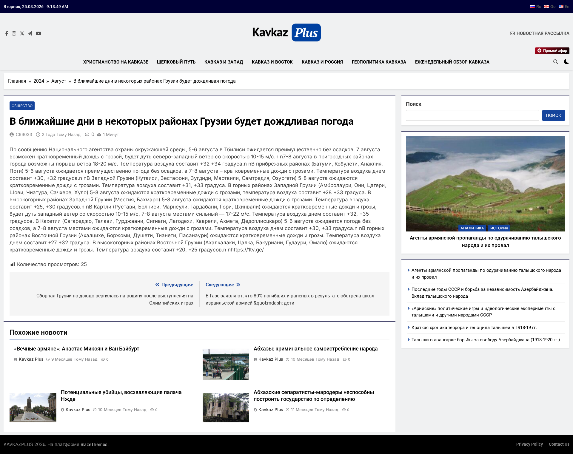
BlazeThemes (94, 444)
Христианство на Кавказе (115, 62)
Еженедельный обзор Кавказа (452, 62)
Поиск (413, 104)
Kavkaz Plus (31, 359)
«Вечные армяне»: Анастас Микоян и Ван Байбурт (76, 349)
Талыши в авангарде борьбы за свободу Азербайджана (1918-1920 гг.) (486, 339)
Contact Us (559, 444)
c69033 (24, 134)
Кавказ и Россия (322, 62)
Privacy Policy (529, 444)
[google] (30, 33)
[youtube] (38, 33)
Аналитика (472, 228)
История (499, 228)
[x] (22, 33)
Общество (22, 106)
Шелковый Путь (176, 62)
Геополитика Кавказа (379, 62)
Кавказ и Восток (272, 62)
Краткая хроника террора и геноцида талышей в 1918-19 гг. (474, 327)
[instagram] (14, 33)
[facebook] (7, 33)
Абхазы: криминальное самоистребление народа (316, 349)
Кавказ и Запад (223, 62)
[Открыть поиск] (555, 61)
